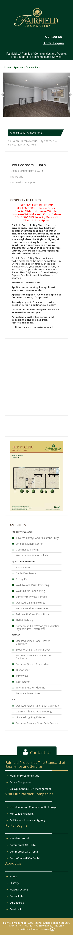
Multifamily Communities (24, 775)
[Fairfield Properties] (36, 17)
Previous (3, 94)
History (14, 883)
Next (69, 94)
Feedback (15, 909)
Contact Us (16, 896)
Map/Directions (19, 889)
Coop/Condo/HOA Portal (25, 858)
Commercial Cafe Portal (24, 851)
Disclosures (17, 902)
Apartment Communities (27, 67)
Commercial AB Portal (23, 845)
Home (7, 67)
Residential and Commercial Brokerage (33, 807)
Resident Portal (19, 838)
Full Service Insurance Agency (27, 820)
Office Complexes (21, 782)
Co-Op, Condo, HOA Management (30, 788)
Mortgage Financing (22, 813)
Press (13, 876)
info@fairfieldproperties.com (34, 929)
